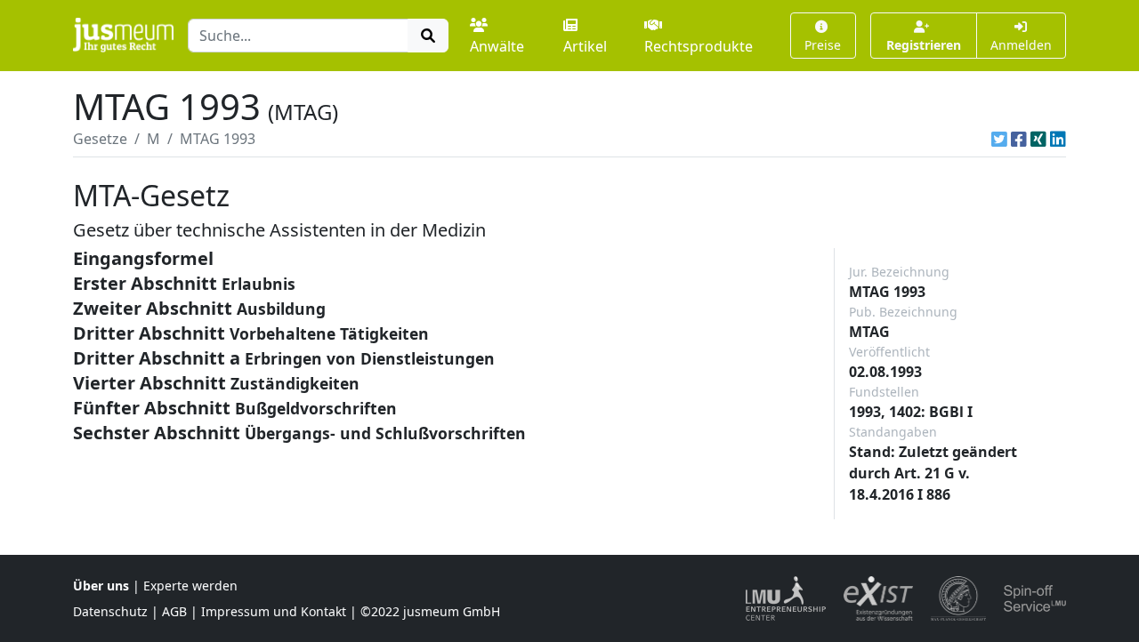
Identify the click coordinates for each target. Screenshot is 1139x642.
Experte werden (190, 585)
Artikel (585, 46)
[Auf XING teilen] (1038, 138)
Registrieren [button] (923, 44)
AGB (174, 611)
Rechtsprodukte (698, 46)
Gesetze (100, 138)
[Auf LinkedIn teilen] (1058, 138)
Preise (822, 44)
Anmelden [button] (1021, 44)
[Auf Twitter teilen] (999, 138)
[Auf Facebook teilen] (1019, 138)
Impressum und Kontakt (273, 611)
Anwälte (497, 46)
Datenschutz (110, 611)
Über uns (101, 585)
